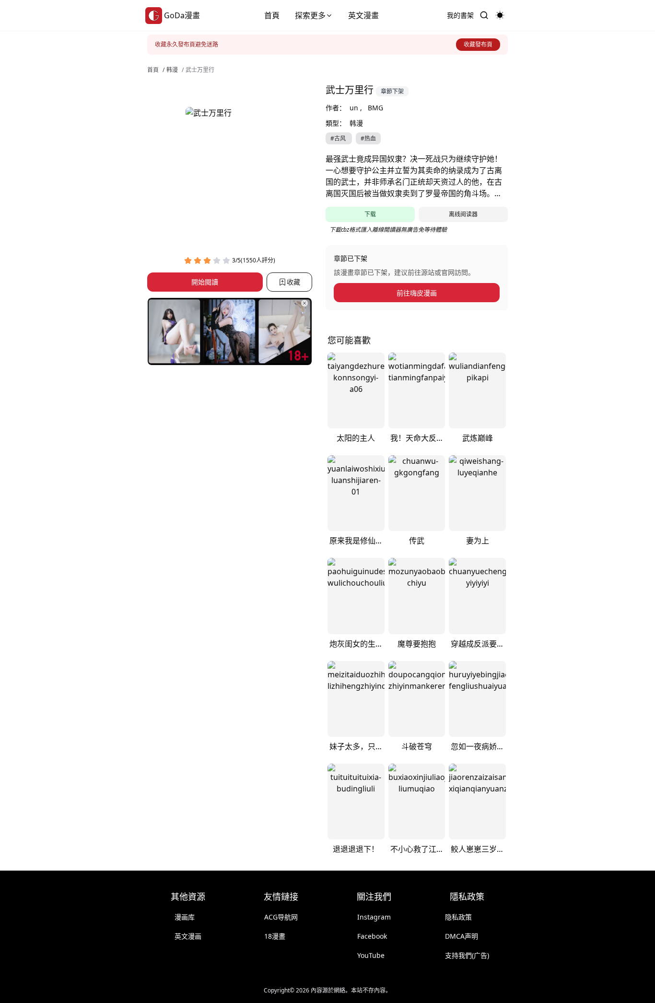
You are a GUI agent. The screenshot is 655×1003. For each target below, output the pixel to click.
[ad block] (230, 331)
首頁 (272, 15)
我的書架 (460, 15)
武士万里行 (200, 70)
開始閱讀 (204, 282)
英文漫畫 (363, 15)
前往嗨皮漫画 (417, 292)
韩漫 (172, 70)
